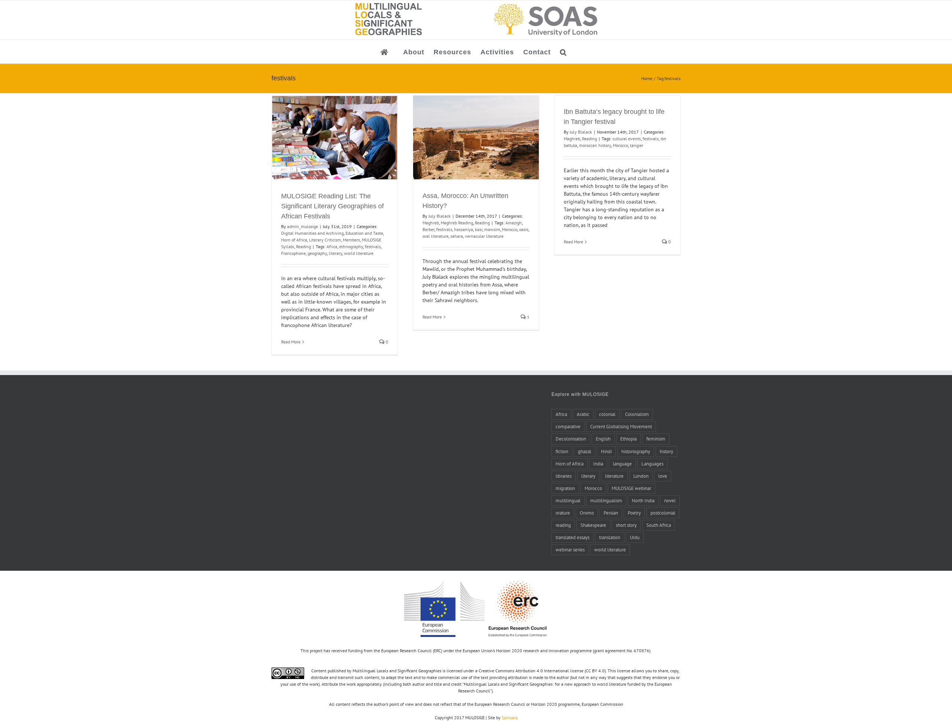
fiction (562, 451)
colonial (607, 414)
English (603, 439)
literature (614, 476)
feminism (655, 439)
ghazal (584, 451)
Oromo (587, 513)
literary (335, 253)
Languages (652, 464)
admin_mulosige (302, 226)
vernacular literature (484, 236)
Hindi (606, 451)
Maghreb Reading (457, 222)
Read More (290, 342)
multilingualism (606, 500)
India (598, 464)
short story (626, 525)
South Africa (658, 525)
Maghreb (430, 222)
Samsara (510, 717)
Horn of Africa (294, 240)
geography (317, 253)
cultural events (626, 138)
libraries (564, 476)
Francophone (293, 253)
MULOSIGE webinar (631, 488)
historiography (635, 451)
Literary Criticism (325, 240)
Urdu (635, 537)
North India (643, 500)
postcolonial (662, 513)
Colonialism (637, 414)
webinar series (570, 550)
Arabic (583, 414)
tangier (636, 145)
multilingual (568, 500)
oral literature (435, 236)
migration (565, 488)
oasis (523, 229)
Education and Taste (364, 233)
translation (609, 537)
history (666, 451)
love (662, 476)
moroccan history (595, 145)
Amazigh (513, 222)
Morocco (509, 229)
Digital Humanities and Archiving (312, 233)
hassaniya (463, 229)
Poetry (634, 513)
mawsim (492, 229)
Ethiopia (628, 439)
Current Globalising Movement (621, 426)
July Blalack (439, 216)
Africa (332, 246)
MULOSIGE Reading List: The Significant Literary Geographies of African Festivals (332, 206)
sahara (456, 236)
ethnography (351, 246)
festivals (373, 246)
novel (670, 500)
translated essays (572, 537)
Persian (611, 513)
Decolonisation (571, 439)
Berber (428, 229)
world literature (358, 253)
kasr (478, 229)
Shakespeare (593, 525)
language (622, 464)
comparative (568, 426)
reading (563, 525)
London (641, 476)
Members (351, 240)
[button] (563, 51)
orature (563, 513)
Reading (303, 246)
